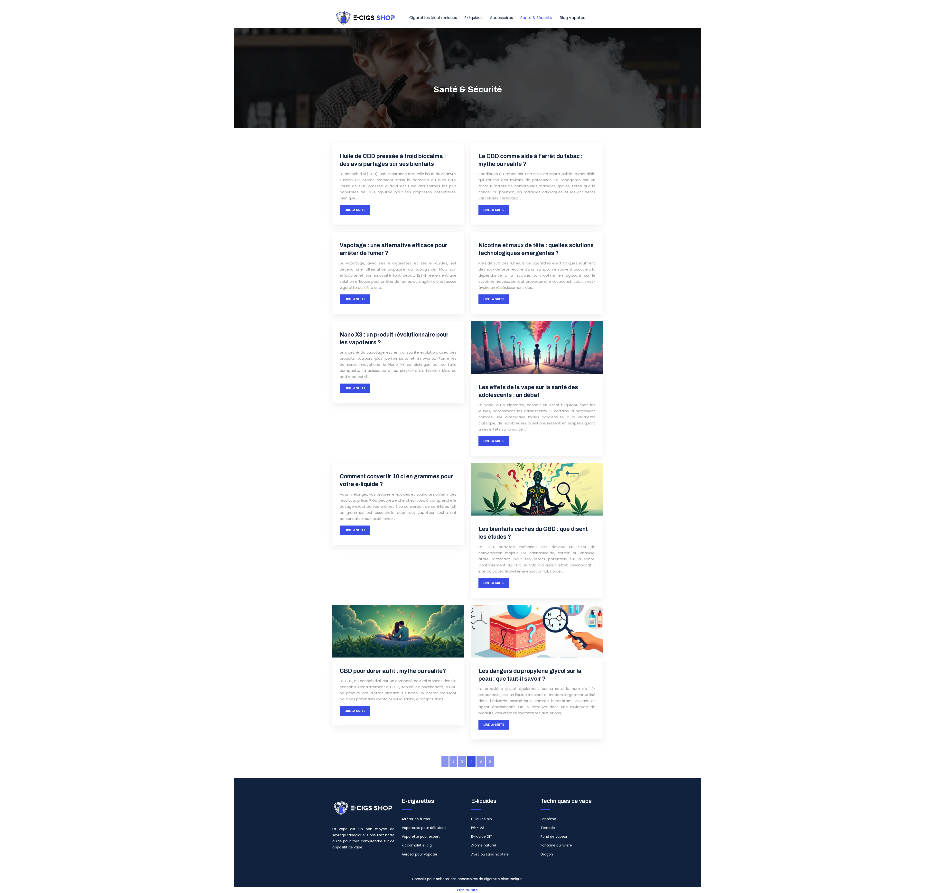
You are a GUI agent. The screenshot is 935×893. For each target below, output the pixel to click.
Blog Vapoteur (573, 17)
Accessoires (501, 17)
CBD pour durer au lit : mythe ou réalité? (393, 671)
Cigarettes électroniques (433, 17)
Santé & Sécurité (536, 17)
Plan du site (467, 890)
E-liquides (473, 17)
